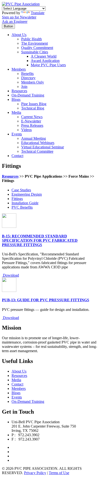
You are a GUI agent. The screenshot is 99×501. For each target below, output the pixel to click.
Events (17, 134)
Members (19, 69)
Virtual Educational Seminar (42, 147)
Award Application (45, 61)
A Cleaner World (43, 56)
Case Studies (21, 190)
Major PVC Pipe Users (48, 65)
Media (16, 112)
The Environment (34, 43)
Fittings (17, 199)
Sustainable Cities (34, 52)
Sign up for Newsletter (19, 17)
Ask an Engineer (14, 21)
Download (10, 275)
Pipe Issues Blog (33, 104)
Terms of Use (59, 473)
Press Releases (32, 125)
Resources (19, 91)
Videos (26, 130)
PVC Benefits (22, 207)
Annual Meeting (33, 138)
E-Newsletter (31, 121)
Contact (17, 156)
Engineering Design (27, 194)
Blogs (16, 99)
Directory (28, 78)
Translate (37, 13)
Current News (32, 117)
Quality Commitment (37, 48)
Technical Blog (32, 108)
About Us (19, 35)
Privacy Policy (35, 473)
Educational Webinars (37, 143)
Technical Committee (37, 151)
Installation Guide (25, 203)
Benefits (27, 74)
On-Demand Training (28, 95)
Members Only (32, 82)
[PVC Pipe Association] (21, 4)
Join (24, 87)
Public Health (31, 39)
